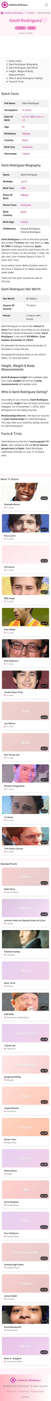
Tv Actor (30, 12)
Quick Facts (15, 61)
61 (23, 126)
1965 (32, 116)
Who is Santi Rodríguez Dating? (26, 78)
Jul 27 (25, 116)
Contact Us (23, 1391)
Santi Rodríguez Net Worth (23, 67)
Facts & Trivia (16, 81)
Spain (25, 140)
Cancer (26, 153)
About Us (11, 1391)
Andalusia (27, 147)
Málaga (26, 133)
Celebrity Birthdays (18, 5)
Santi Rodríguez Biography (23, 64)
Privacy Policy (37, 1391)
